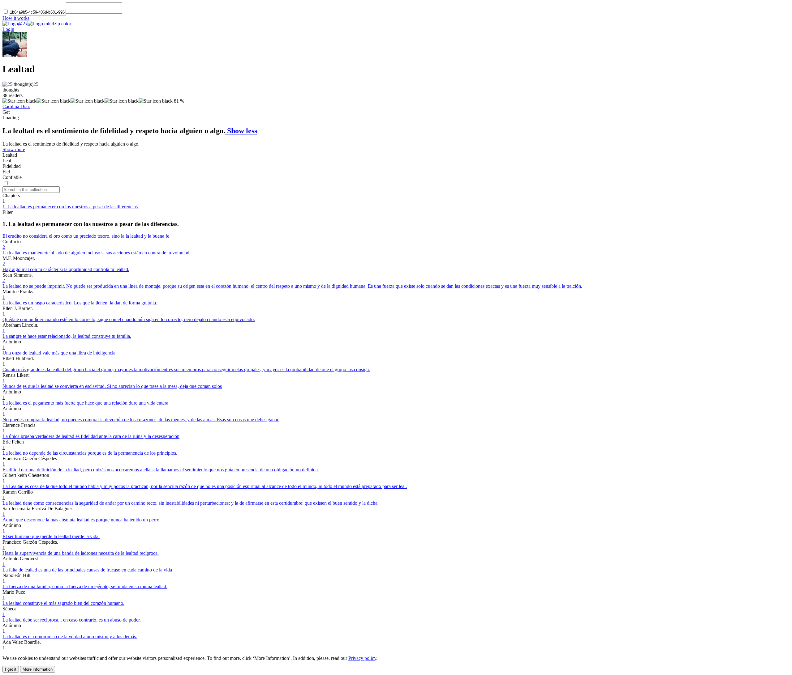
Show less (241, 131)
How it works (15, 18)
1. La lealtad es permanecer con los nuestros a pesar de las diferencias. (70, 206)
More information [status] (38, 669)
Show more (13, 149)
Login (8, 29)
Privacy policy (362, 658)
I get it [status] (10, 669)
